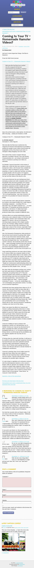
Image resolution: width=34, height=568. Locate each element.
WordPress (22, 564)
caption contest (17, 527)
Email (4, 495)
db (4, 46)
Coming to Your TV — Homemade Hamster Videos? (16, 61)
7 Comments (5, 552)
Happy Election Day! (9, 29)
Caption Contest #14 (7, 526)
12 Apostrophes (19, 562)
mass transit (25, 527)
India (22, 527)
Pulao (3, 421)
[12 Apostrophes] (18, 4)
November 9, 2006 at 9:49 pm (20, 418)
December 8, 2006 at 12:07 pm (20, 441)
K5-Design (20, 565)
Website (4, 500)
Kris (3, 398)
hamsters (21, 46)
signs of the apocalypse (14, 376)
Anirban (4, 527)
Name (4, 489)
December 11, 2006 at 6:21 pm (20, 456)
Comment (5, 476)
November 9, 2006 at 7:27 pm (20, 395)
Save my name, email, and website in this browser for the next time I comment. (17, 508)
